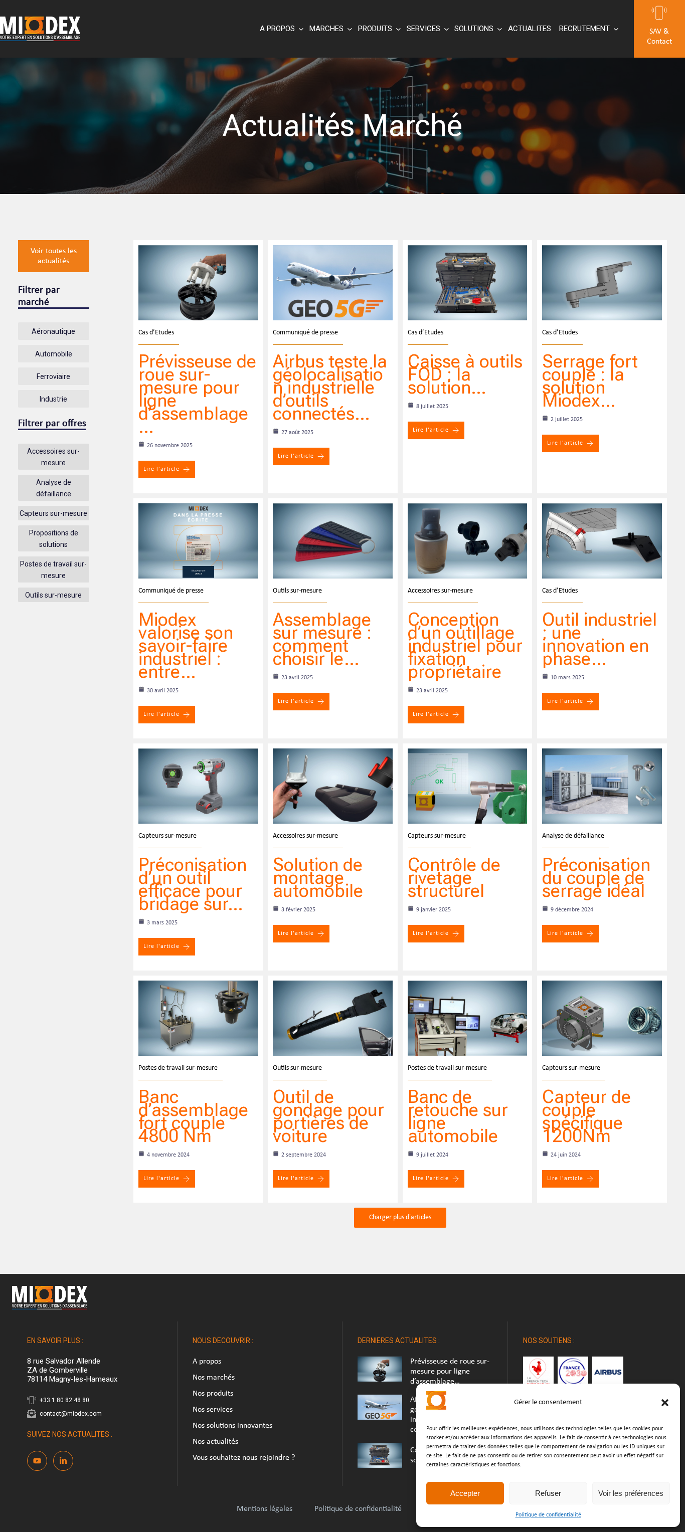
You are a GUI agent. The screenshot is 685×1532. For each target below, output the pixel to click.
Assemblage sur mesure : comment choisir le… (322, 639)
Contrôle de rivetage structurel (454, 877)
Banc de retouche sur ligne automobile (458, 1116)
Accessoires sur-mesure (440, 591)
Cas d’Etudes (156, 332)
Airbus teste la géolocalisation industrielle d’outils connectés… (330, 387)
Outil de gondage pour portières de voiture (328, 1116)
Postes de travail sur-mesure (178, 1068)
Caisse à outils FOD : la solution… (465, 374)
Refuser (548, 1493)
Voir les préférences (630, 1493)
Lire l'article (161, 469)
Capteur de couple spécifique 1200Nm (586, 1116)
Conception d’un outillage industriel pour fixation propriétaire (465, 645)
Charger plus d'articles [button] (400, 1217)
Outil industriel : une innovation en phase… (599, 639)
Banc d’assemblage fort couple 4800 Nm (193, 1116)
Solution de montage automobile (318, 877)
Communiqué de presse (305, 332)
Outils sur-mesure (297, 591)
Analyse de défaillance (573, 836)
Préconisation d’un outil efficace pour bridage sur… (192, 884)
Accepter (465, 1493)
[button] (665, 1403)
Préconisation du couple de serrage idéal (596, 877)
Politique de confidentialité (548, 1515)
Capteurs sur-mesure (167, 836)
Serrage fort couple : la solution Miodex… (590, 381)
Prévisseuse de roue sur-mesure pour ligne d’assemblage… (197, 394)
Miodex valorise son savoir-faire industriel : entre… (185, 645)
